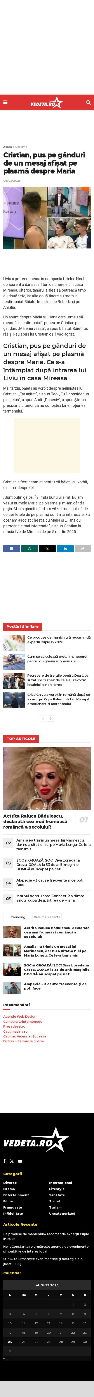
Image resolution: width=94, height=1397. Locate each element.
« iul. (6, 1358)
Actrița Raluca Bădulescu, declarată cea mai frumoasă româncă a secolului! (35, 821)
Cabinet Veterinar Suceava (24, 1036)
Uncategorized (62, 1214)
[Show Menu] (5, 102)
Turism (55, 1207)
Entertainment (16, 1195)
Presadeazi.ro (14, 1026)
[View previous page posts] (43, 719)
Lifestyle (21, 146)
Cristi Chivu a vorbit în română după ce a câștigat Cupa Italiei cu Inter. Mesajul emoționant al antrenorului (58, 699)
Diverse (10, 1183)
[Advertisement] (47, 47)
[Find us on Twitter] (12, 1161)
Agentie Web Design (20, 1017)
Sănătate (57, 1195)
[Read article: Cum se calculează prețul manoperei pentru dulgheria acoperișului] (14, 662)
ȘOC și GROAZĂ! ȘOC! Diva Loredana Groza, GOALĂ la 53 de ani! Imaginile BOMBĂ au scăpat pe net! (48, 864)
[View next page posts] (51, 719)
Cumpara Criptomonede (22, 1022)
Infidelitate (13, 1214)
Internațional (60, 1183)
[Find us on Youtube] (20, 1161)
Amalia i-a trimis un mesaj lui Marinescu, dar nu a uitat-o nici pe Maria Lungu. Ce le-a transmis (53, 844)
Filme (8, 1201)
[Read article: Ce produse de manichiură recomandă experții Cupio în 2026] (14, 643)
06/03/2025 (12, 180)
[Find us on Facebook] (4, 1161)
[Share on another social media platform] (83, 548)
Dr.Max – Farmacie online (23, 1041)
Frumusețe (12, 1207)
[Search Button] (88, 102)
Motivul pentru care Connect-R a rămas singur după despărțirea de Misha (50, 898)
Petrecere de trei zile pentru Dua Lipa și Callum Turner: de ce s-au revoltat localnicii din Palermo (58, 680)
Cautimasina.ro (15, 1032)
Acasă (7, 146)
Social (54, 1201)
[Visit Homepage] (47, 102)
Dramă (9, 1189)
